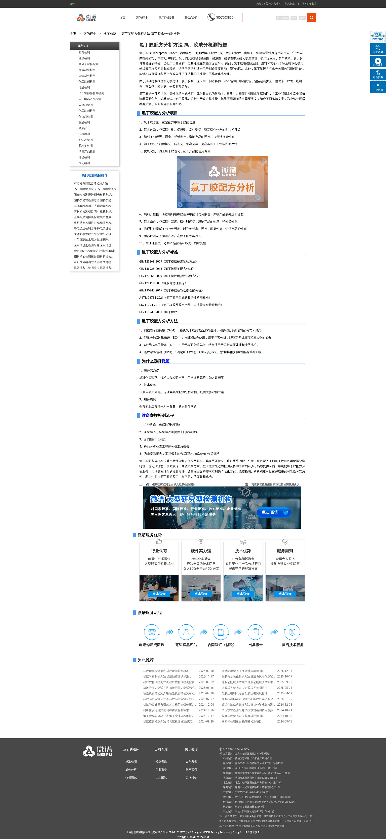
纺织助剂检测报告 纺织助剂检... (93, 222)
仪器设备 (161, 769)
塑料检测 (84, 52)
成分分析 (131, 769)
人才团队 (161, 777)
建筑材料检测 (87, 75)
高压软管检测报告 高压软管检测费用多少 (275, 484)
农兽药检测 (86, 104)
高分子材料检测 (88, 64)
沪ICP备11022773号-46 (178, 832)
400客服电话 (309, 3)
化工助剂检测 (87, 81)
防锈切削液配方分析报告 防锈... (93, 234)
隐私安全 (255, 832)
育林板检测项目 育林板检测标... (93, 211)
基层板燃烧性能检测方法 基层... (93, 217)
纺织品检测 (86, 139)
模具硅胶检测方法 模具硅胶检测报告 (173, 484)
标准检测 (131, 761)
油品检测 (84, 87)
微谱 (72, 3)
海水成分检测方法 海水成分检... (93, 262)
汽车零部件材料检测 (91, 93)
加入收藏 (290, 3)
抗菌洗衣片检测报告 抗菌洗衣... (93, 267)
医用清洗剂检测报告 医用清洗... (93, 245)
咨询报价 (191, 777)
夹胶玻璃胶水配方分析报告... (92, 239)
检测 (294, 17)
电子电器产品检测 (90, 99)
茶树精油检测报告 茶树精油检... (93, 256)
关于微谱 (191, 749)
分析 (302, 17)
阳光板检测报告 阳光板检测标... (93, 194)
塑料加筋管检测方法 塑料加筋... (93, 200)
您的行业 (89, 34)
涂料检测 (84, 134)
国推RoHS (282, 17)
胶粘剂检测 (86, 145)
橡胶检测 (110, 34)
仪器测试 (131, 777)
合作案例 (191, 761)
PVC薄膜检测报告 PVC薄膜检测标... (96, 189)
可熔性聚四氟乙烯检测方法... (92, 183)
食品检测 (84, 122)
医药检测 (84, 163)
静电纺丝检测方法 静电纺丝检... (93, 228)
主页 (73, 34)
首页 (122, 17)
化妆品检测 (86, 116)
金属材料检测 (87, 70)
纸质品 (83, 128)
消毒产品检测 (87, 151)
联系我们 (191, 17)
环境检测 (84, 157)
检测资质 (161, 761)
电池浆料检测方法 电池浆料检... (93, 205)
